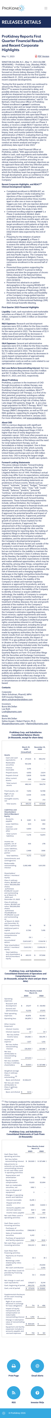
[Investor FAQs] (37, 1392)
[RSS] (13, 1392)
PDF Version (43, 56)
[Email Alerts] (37, 1366)
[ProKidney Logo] (14, 8)
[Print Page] (13, 1366)
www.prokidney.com (36, 418)
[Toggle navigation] (46, 8)
